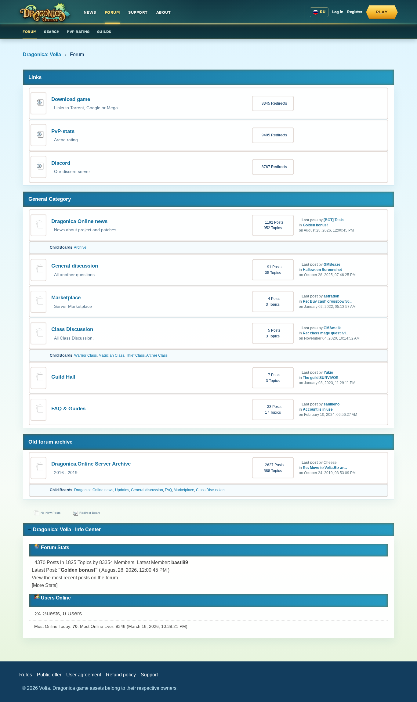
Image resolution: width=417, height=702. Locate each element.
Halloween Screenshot (322, 270)
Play (382, 12)
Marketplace (66, 298)
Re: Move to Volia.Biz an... (325, 468)
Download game (70, 99)
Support (138, 12)
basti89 (179, 562)
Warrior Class (85, 355)
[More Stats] (44, 585)
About (163, 12)
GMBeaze (332, 264)
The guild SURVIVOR (321, 378)
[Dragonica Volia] (45, 12)
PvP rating (78, 32)
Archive (80, 247)
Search (52, 32)
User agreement (83, 674)
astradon (331, 296)
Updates (122, 490)
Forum (112, 12)
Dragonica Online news (79, 221)
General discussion (74, 266)
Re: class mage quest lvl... (325, 333)
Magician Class (111, 355)
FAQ (168, 490)
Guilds (104, 32)
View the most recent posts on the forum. (75, 577)
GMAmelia (333, 328)
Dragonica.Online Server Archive (91, 464)
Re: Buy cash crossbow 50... (327, 301)
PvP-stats (62, 131)
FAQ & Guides (68, 409)
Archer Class (157, 355)
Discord (60, 163)
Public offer (49, 674)
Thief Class (135, 355)
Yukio (328, 372)
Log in (337, 11)
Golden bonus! (315, 225)
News (90, 12)
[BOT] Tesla (334, 220)
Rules (25, 674)
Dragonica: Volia (42, 54)
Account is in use (318, 409)
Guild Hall (63, 377)
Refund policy (121, 674)
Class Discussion (72, 329)
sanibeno (331, 404)
